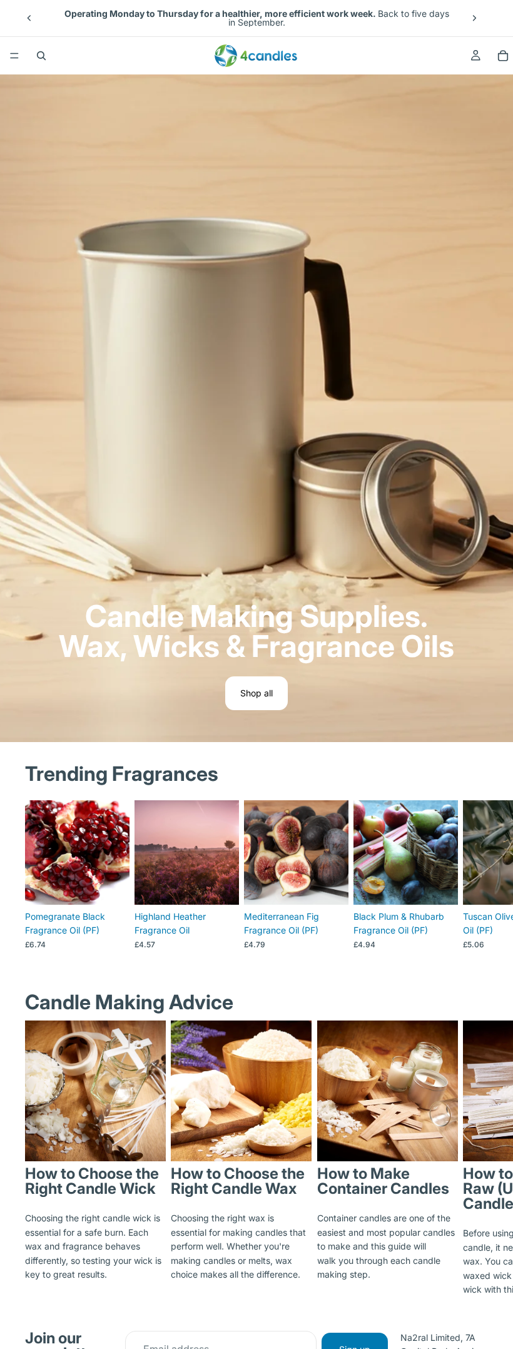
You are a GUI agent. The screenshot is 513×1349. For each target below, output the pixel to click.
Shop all (256, 693)
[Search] (41, 55)
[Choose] (110, 885)
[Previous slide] (29, 18)
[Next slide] (474, 18)
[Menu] (14, 55)
